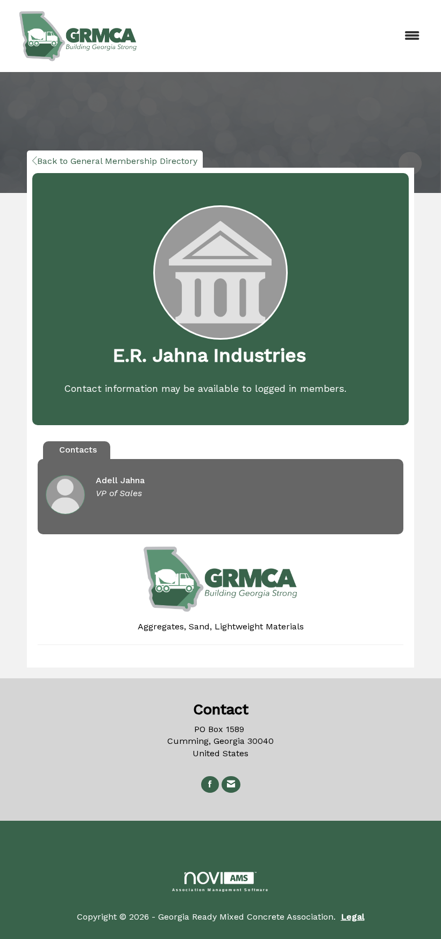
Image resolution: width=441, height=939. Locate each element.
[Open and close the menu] (289, 36)
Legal (353, 917)
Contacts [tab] (78, 450)
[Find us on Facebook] (210, 784)
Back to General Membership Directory (117, 161)
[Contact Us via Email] (231, 784)
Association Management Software (220, 889)
